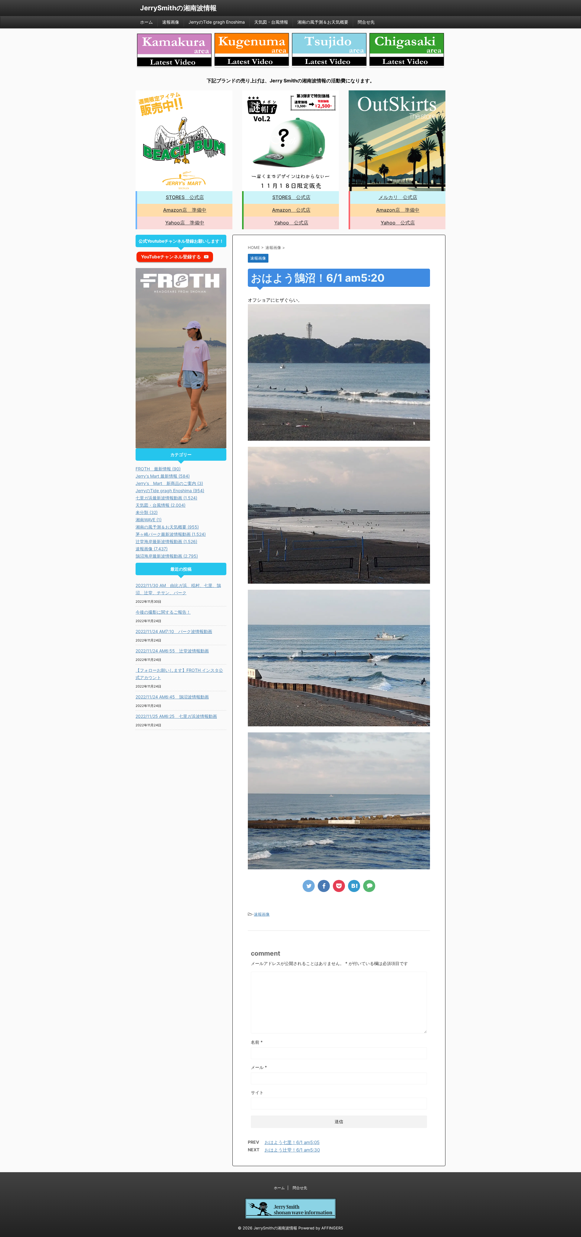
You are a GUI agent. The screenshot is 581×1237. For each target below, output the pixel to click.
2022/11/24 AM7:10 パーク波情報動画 (174, 631)
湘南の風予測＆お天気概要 (322, 22)
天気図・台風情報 (271, 22)
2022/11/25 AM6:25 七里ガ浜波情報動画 (176, 716)
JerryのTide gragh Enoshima (217, 22)
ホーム (146, 22)
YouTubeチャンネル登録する (171, 257)
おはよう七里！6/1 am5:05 (292, 1142)
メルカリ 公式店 (398, 197)
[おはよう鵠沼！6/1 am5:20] (354, 886)
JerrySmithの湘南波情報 (178, 8)
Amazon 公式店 (291, 210)
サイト (257, 1092)
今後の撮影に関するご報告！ (163, 612)
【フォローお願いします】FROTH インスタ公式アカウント (179, 674)
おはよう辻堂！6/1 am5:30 (292, 1150)
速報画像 (170, 22)
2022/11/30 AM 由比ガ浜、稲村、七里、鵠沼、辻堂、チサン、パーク (178, 589)
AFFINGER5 (332, 1228)
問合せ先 (366, 22)
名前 (257, 1042)
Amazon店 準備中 (184, 210)
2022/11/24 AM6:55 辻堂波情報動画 (172, 650)
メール (259, 1067)
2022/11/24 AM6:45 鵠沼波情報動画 (172, 696)
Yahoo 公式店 (291, 223)
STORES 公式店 (185, 197)
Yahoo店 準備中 (184, 223)
